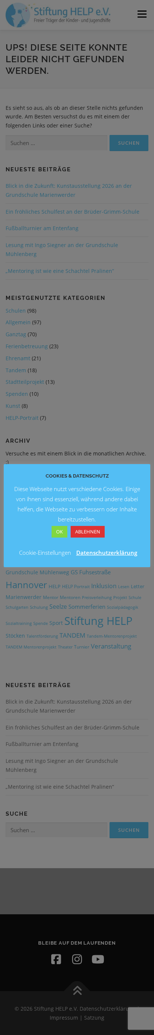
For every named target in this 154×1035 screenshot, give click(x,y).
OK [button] (59, 531)
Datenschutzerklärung (106, 552)
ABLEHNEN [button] (87, 531)
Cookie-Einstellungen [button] (45, 552)
